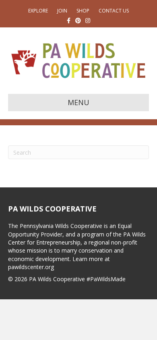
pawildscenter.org (31, 267)
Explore (38, 10)
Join (62, 10)
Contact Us (114, 10)
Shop (82, 10)
